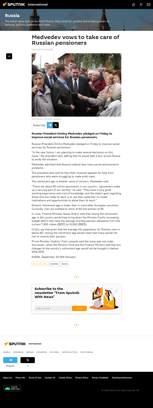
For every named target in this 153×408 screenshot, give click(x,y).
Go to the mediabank (53, 119)
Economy (42, 352)
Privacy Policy (81, 377)
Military (54, 352)
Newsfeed (54, 264)
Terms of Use (35, 377)
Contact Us (50, 377)
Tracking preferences (122, 377)
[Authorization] (134, 4)
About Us (7, 377)
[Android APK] (12, 388)
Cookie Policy (65, 377)
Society (65, 264)
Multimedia (86, 352)
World (44, 264)
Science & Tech (69, 352)
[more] (9, 56)
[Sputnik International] (14, 7)
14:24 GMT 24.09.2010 (42, 49)
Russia (35, 264)
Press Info (20, 377)
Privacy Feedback (100, 377)
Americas (18, 352)
